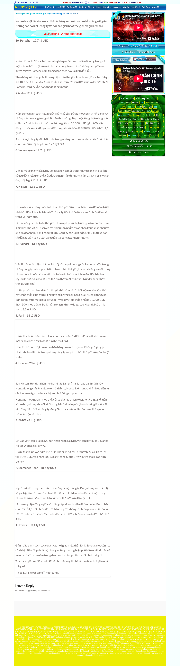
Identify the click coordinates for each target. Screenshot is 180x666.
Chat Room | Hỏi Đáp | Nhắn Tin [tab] (140, 51)
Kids (155, 106)
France (156, 131)
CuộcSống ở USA (126, 131)
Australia (147, 131)
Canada (138, 131)
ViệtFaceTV (123, 115)
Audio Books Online (113, 117)
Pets (145, 106)
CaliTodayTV (125, 111)
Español (145, 98)
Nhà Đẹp (134, 46)
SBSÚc (155, 111)
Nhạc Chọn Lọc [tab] (140, 140)
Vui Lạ (142, 123)
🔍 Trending (161, 59)
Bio (150, 106)
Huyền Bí (123, 135)
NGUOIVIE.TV (58, 631)
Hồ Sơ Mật (133, 135)
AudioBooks (139, 127)
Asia (132, 98)
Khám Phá (144, 135)
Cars (142, 102)
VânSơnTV (123, 123)
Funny (122, 102)
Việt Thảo (133, 123)
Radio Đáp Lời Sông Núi (129, 119)
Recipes (131, 106)
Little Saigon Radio (150, 119)
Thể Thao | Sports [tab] (140, 152)
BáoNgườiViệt (138, 111)
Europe (153, 98)
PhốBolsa (149, 115)
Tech (147, 102)
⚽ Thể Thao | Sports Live (145, 59)
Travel (123, 106)
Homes (135, 102)
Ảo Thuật (154, 135)
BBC (149, 111)
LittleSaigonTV (137, 115)
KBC (157, 115)
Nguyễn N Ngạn (125, 127)
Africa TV (124, 98)
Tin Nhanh (123, 46)
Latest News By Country (163, 124)
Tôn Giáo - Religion (119, 60)
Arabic (138, 98)
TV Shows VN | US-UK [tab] (141, 146)
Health (139, 106)
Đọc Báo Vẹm (152, 123)
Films (128, 102)
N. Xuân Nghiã (152, 127)
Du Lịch (154, 46)
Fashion (154, 102)
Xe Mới (144, 46)
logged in (30, 590)
